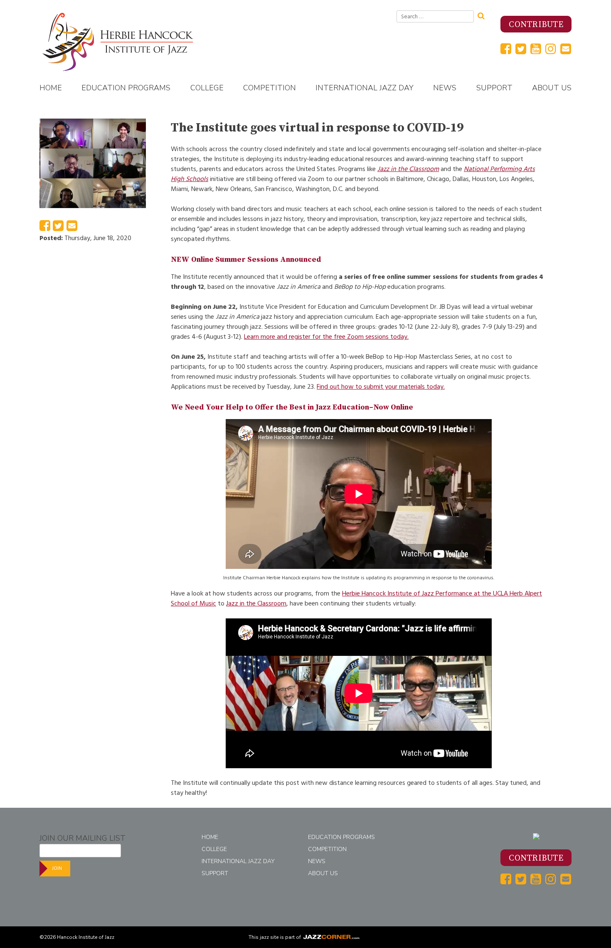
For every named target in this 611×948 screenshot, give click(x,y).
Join (57, 868)
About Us (552, 88)
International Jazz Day (364, 88)
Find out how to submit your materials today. (381, 386)
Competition (269, 88)
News (444, 88)
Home (50, 88)
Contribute (536, 25)
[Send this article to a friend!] (72, 228)
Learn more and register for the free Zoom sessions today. (326, 336)
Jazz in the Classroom (408, 169)
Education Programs (125, 88)
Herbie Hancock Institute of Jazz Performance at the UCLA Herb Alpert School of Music (356, 598)
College (207, 88)
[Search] (483, 14)
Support (494, 88)
